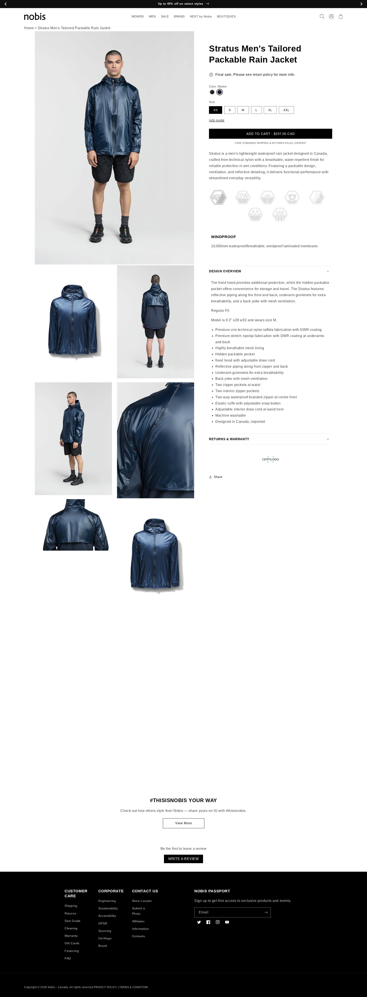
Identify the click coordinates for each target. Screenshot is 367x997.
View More (183, 823)
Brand (102, 945)
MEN (152, 16)
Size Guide (72, 921)
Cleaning (71, 928)
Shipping (71, 905)
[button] (322, 16)
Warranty (71, 935)
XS (215, 109)
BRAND (179, 16)
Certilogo (105, 938)
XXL (286, 109)
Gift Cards (72, 943)
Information (140, 928)
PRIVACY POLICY (105, 987)
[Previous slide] (5, 4)
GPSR (102, 923)
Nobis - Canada (58, 987)
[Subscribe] (266, 912)
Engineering (107, 901)
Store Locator (142, 901)
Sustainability (108, 908)
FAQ (68, 958)
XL (270, 109)
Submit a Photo (138, 911)
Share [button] (218, 477)
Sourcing (104, 931)
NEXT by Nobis (201, 16)
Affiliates (138, 921)
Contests (138, 936)
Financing (72, 951)
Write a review (183, 859)
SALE (165, 16)
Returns (70, 913)
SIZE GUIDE (216, 120)
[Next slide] (361, 4)
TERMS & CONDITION (133, 987)
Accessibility (107, 915)
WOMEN (137, 16)
